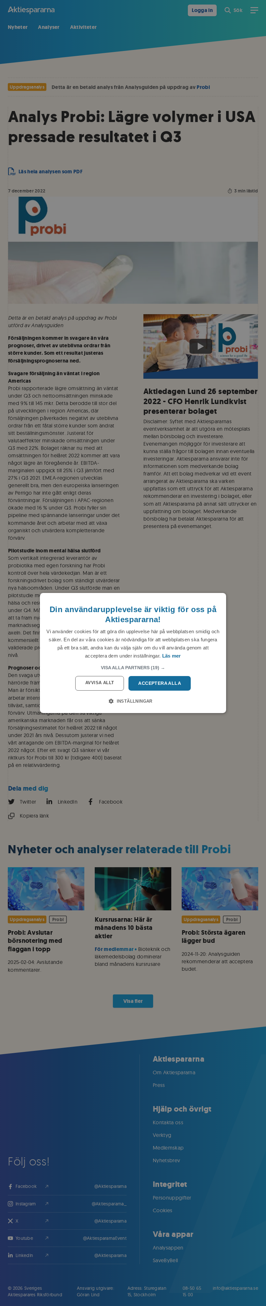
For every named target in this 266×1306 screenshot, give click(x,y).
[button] (133, 668)
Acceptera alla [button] (159, 683)
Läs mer (171, 656)
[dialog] (133, 653)
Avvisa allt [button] (99, 682)
